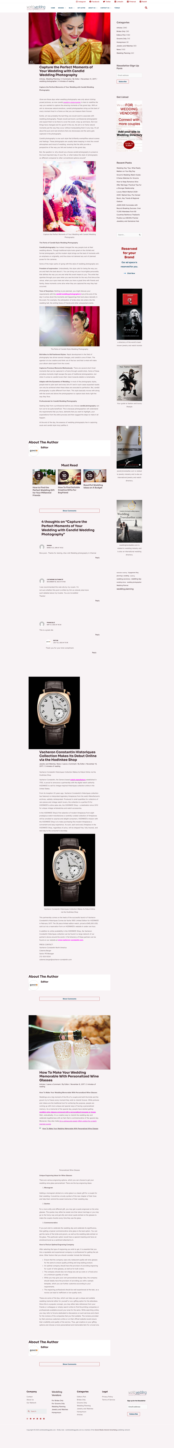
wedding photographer (48, 81)
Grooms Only (122, 39)
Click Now (131, 273)
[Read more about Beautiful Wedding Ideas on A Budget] (94, 476)
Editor (55, 640)
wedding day (136, 579)
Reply (97, 558)
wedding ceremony (123, 579)
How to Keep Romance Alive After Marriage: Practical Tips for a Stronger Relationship (129, 185)
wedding (132, 576)
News (59, 764)
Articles (42, 79)
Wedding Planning (53, 79)
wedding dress (121, 582)
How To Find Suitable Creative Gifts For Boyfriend (69, 490)
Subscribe (123, 82)
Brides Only (121, 31)
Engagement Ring (133, 572)
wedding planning (125, 589)
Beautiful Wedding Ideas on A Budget (93, 486)
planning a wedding (123, 576)
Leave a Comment (69, 764)
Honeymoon (121, 42)
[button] (65, 7)
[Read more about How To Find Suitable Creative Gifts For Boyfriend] (69, 477)
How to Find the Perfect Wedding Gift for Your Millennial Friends (44, 491)
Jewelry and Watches (47, 764)
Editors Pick (121, 35)
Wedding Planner (122, 585)
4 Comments (66, 79)
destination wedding (122, 572)
